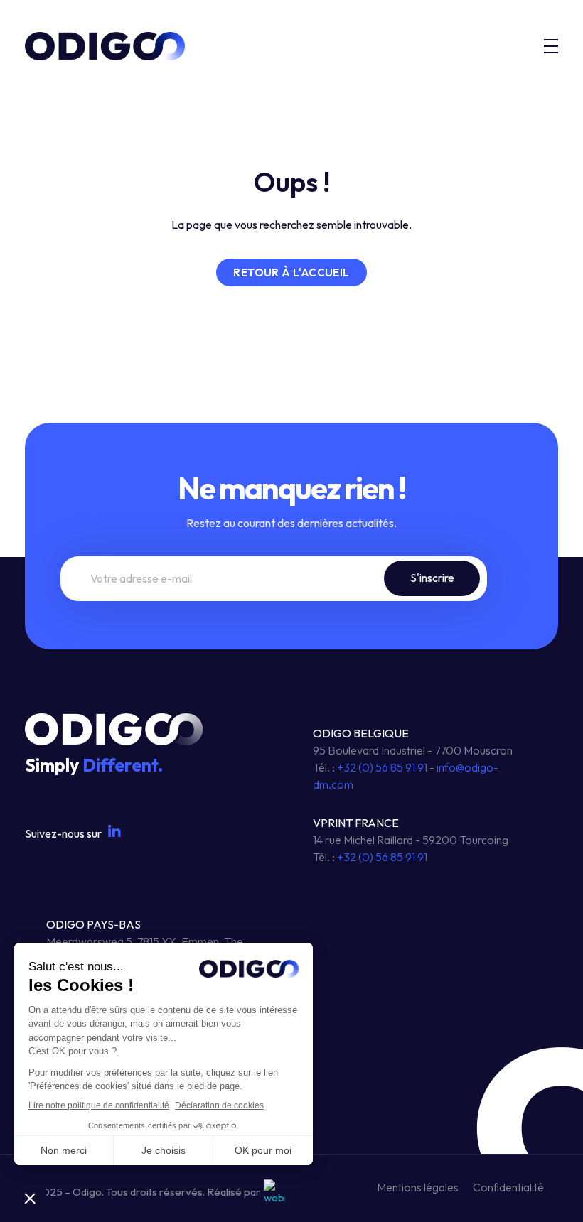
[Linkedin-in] (114, 832)
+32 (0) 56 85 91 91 (382, 767)
